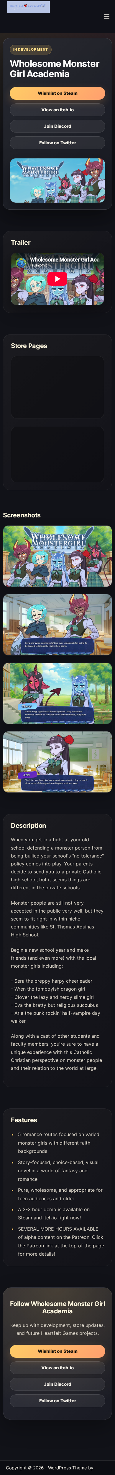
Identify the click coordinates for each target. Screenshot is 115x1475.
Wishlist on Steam (58, 93)
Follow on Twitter (57, 142)
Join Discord (57, 126)
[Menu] (106, 16)
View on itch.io (57, 109)
